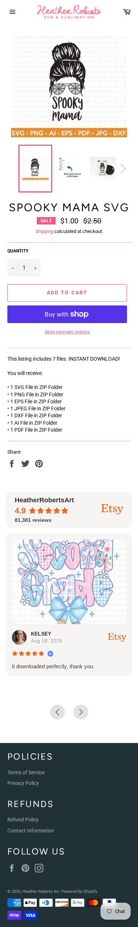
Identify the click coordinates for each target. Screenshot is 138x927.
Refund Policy (23, 819)
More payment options (67, 332)
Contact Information (30, 831)
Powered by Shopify (79, 891)
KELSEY (41, 634)
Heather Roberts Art (40, 891)
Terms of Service (26, 772)
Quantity (17, 251)
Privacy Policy (23, 783)
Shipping (44, 231)
